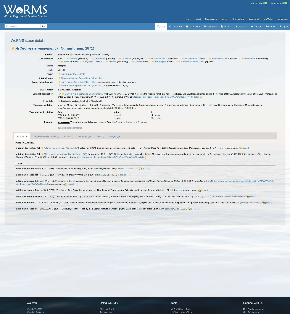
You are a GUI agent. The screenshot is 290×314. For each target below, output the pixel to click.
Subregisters (211, 19)
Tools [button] (256, 26)
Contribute (283, 19)
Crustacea (126, 58)
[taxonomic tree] (64, 128)
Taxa (162, 26)
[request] (245, 148)
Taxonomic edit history (41, 112)
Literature (177, 26)
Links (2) (100, 136)
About (198, 19)
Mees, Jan (156, 118)
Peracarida (249, 58)
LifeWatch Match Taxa (181, 312)
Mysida (67, 61)
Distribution (194, 26)
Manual (271, 26)
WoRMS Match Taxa (180, 309)
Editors (227, 26)
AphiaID (49, 54)
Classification (46, 58)
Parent (50, 74)
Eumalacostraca (219, 58)
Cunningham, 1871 (82, 78)
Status (50, 65)
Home (188, 19)
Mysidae (89, 61)
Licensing (48, 122)
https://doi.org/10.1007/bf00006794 (207, 196)
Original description (43, 94)
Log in (284, 26)
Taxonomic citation (43, 105)
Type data (48, 101)
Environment (46, 90)
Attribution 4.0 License (136, 122)
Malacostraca (190, 58)
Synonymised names (42, 82)
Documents (253, 19)
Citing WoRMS (107, 309)
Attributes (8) (84, 136)
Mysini (138, 61)
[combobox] (22, 26)
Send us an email (256, 309)
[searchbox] (22, 26)
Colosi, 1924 (73, 74)
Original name (46, 78)
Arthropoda (100, 58)
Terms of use (106, 312)
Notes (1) (68, 136)
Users (224, 19)
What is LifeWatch (35, 312)
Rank (50, 70)
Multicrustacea (158, 58)
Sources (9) (21, 136)
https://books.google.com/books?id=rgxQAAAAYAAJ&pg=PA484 (162, 97)
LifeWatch (268, 19)
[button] (13, 48)
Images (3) (114, 136)
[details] (197, 97)
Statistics (242, 26)
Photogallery (238, 19)
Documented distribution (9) (46, 136)
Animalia (73, 58)
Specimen (211, 26)
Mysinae (112, 61)
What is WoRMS (34, 309)
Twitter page (253, 312)
